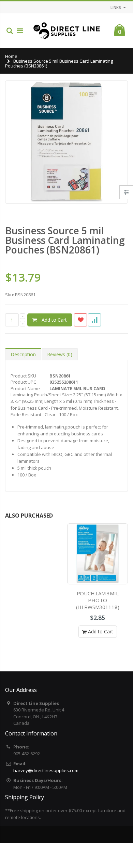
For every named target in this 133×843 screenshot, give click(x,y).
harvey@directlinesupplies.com (45, 770)
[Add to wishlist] (80, 319)
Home (11, 56)
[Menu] (20, 30)
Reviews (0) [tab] (59, 354)
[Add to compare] (94, 319)
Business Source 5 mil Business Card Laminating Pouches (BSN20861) (65, 240)
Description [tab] (23, 354)
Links (115, 7)
